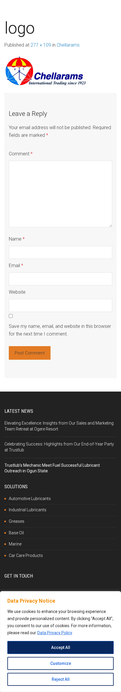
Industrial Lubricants (27, 509)
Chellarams (68, 45)
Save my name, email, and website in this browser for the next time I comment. (60, 330)
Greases (16, 521)
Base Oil (16, 532)
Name (17, 239)
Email (16, 265)
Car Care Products (26, 555)
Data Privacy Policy (54, 632)
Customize (60, 663)
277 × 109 (41, 45)
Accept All (60, 647)
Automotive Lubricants (30, 498)
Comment (21, 154)
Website (17, 292)
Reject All (61, 679)
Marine (15, 544)
